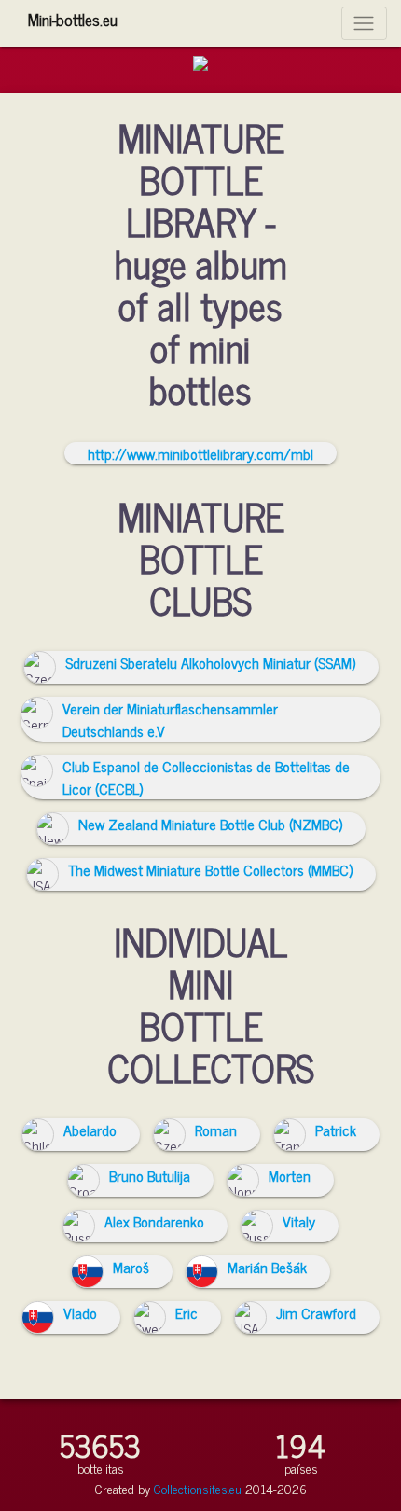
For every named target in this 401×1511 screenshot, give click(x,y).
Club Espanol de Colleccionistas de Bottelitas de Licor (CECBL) (206, 777)
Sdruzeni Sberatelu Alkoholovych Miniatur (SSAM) (210, 662)
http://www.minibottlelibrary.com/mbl (200, 453)
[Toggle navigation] (364, 23)
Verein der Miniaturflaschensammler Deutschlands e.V (170, 719)
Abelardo (90, 1129)
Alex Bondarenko (154, 1221)
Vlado (80, 1312)
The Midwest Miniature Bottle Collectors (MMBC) (210, 869)
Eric (186, 1312)
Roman (216, 1129)
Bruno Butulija (149, 1175)
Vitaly (299, 1221)
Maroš (131, 1267)
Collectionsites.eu (198, 1488)
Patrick (335, 1129)
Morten (290, 1175)
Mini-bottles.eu (73, 19)
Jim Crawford (316, 1312)
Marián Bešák (267, 1267)
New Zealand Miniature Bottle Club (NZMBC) (210, 823)
